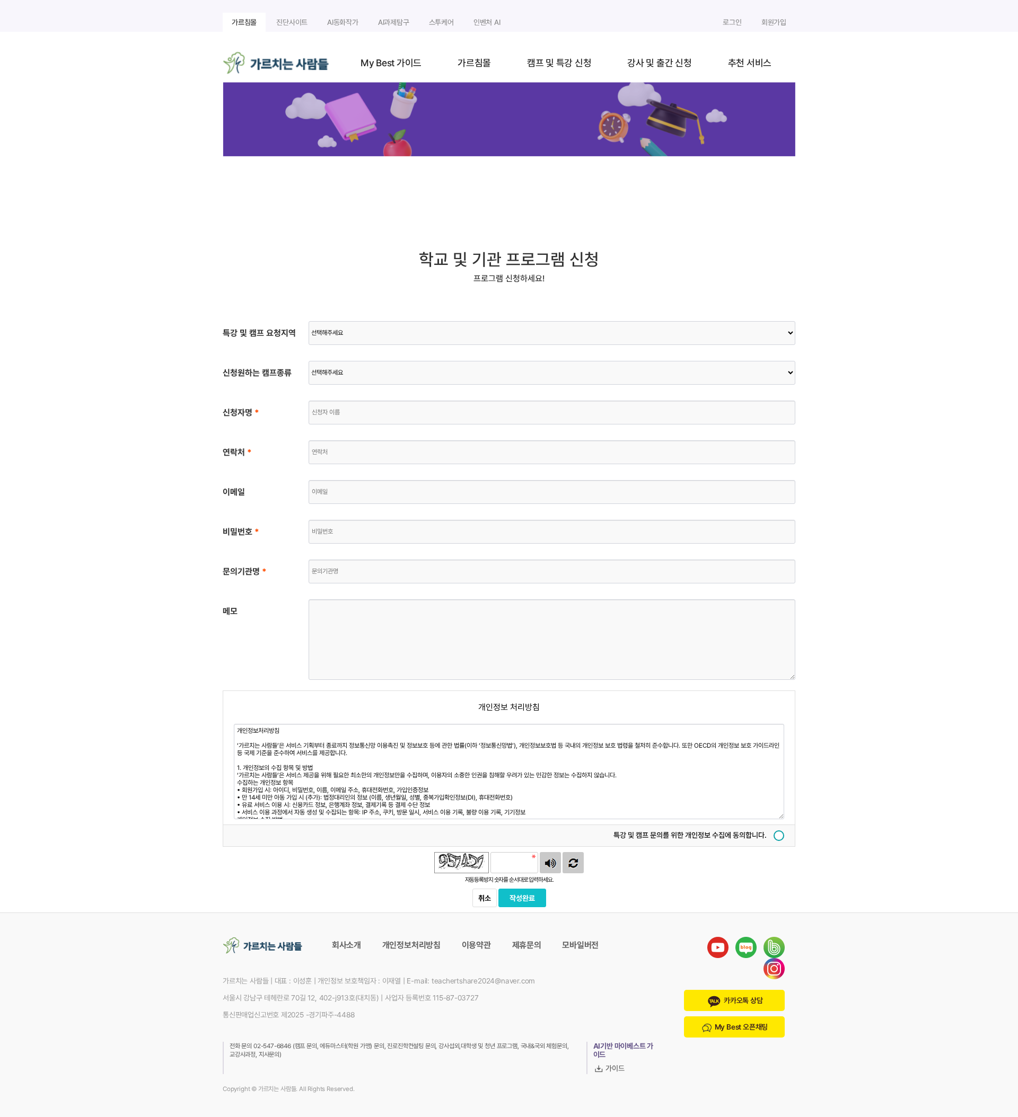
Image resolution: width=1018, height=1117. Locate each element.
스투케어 (441, 22)
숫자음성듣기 (550, 862)
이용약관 (476, 945)
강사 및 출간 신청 (659, 62)
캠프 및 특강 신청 (559, 62)
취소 (484, 898)
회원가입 (773, 22)
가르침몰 (244, 22)
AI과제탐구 (393, 22)
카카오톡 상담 (742, 1000)
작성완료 (522, 898)
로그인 (732, 22)
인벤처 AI (487, 22)
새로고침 (573, 862)
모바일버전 (580, 945)
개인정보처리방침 (411, 945)
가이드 (614, 1068)
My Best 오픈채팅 (740, 1027)
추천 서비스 (749, 62)
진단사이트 (292, 22)
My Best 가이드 (391, 62)
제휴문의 (526, 945)
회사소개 (346, 945)
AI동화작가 (342, 22)
